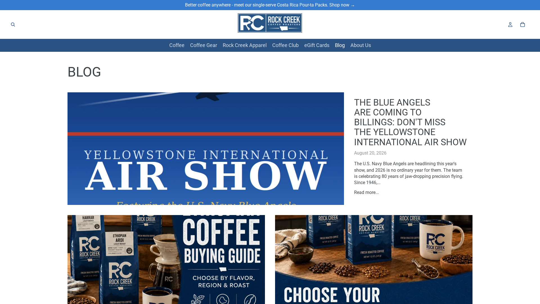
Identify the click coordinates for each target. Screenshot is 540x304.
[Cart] (522, 24)
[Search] (13, 24)
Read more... (366, 192)
